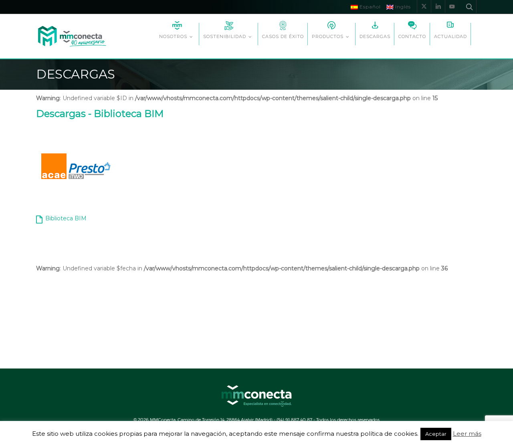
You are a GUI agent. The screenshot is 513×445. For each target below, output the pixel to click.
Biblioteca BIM (66, 218)
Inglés (402, 7)
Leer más (467, 434)
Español (369, 7)
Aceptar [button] (435, 434)
